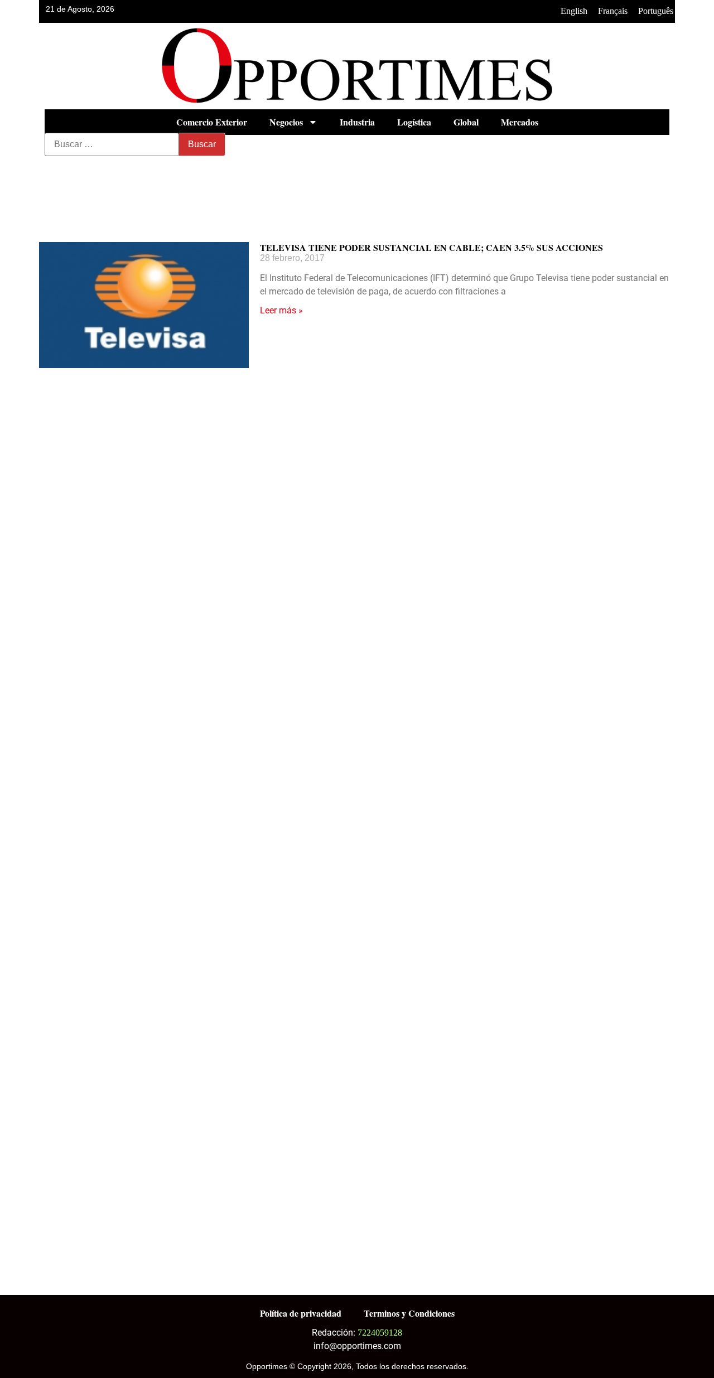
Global (466, 121)
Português (655, 11)
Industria (357, 121)
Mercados (519, 121)
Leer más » (281, 310)
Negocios (286, 121)
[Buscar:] (112, 144)
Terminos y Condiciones (409, 1313)
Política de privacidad (300, 1313)
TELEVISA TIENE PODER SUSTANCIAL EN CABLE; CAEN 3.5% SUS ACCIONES (431, 247)
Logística (414, 121)
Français (613, 11)
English (574, 11)
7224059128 (380, 1332)
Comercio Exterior (211, 121)
